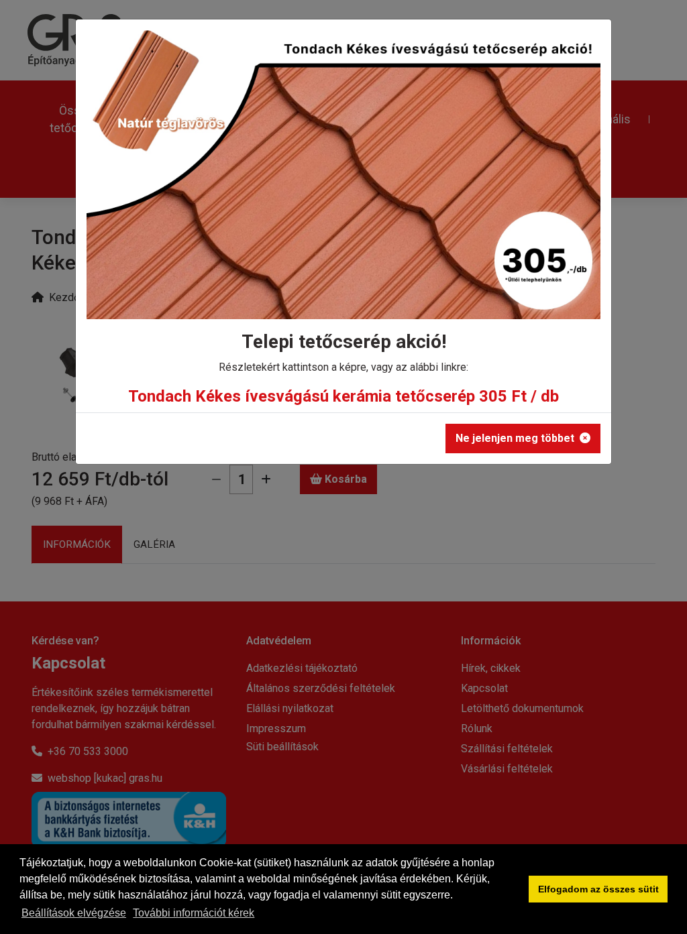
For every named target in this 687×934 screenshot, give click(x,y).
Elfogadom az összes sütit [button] (598, 889)
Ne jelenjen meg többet (515, 438)
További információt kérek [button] (193, 913)
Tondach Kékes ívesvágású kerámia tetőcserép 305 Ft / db (343, 396)
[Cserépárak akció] (343, 179)
